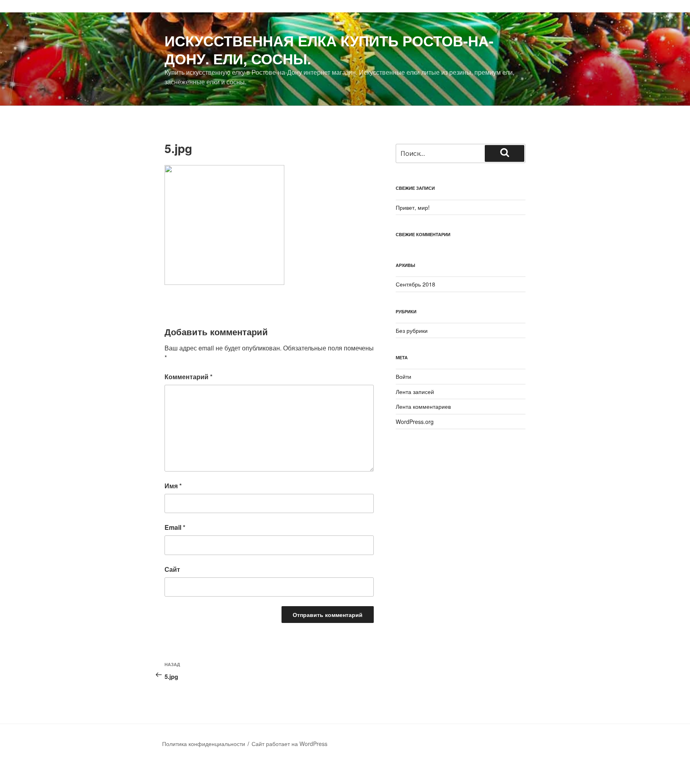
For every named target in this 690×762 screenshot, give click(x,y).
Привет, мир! (413, 207)
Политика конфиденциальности (203, 744)
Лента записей (415, 392)
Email (175, 527)
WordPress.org (415, 422)
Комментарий (188, 376)
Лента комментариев (423, 406)
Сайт (172, 569)
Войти (403, 376)
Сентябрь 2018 (415, 284)
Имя (173, 485)
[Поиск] (504, 153)
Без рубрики (412, 330)
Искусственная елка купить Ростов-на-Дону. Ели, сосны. (329, 49)
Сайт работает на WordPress (289, 744)
